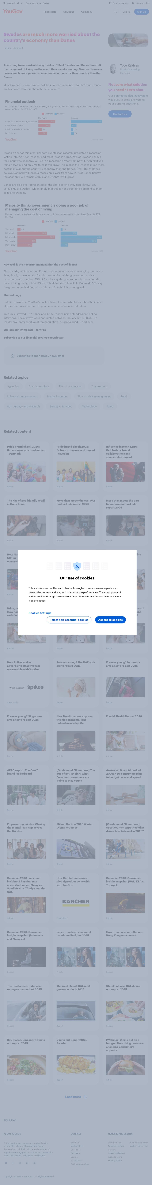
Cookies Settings (39, 613)
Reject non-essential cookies (69, 620)
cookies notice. (37, 600)
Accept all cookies (110, 620)
